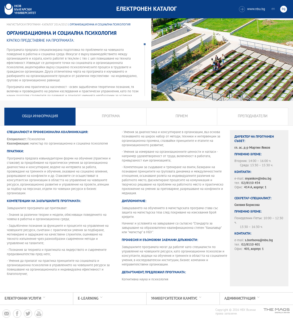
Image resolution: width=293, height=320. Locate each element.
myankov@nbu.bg (258, 179)
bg (283, 9)
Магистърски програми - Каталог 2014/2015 (37, 25)
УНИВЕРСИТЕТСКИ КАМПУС (174, 298)
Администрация (239, 298)
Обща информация (40, 116)
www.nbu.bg (252, 9)
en (273, 9)
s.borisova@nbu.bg (259, 240)
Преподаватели (252, 116)
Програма (111, 116)
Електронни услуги (23, 298)
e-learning (88, 298)
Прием (182, 116)
